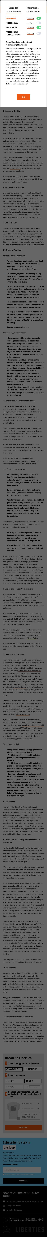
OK (23, 97)
